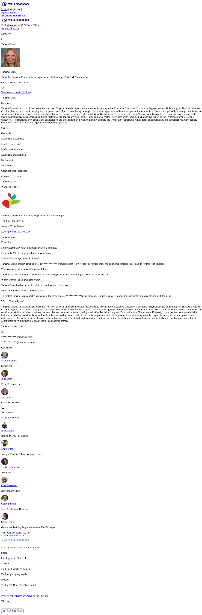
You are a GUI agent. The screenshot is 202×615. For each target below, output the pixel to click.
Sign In (22, 15)
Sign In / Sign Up (10, 28)
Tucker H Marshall (10, 467)
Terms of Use (22, 596)
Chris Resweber (9, 485)
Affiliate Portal (28, 585)
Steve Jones (7, 412)
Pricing (4, 9)
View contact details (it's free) (16, 92)
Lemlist (14, 12)
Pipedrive (6, 12)
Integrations (15, 9)
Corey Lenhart (8, 503)
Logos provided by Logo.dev (15, 231)
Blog (16, 15)
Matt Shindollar (9, 360)
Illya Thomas (7, 430)
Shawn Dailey (8, 522)
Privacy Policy (8, 596)
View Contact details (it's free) (16, 532)
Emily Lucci (7, 448)
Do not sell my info (38, 596)
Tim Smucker (8, 397)
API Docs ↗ (7, 15)
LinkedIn (22, 558)
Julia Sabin (6, 378)
